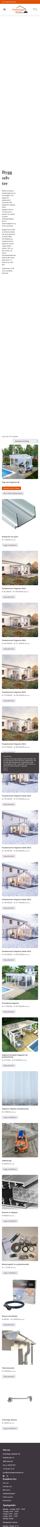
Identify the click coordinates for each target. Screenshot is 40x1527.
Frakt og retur (8, 1497)
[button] (4, 9)
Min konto (6, 1490)
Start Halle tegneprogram (12, 493)
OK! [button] (5, 769)
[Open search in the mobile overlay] (36, 9)
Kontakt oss (7, 1486)
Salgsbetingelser (9, 1493)
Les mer (24, 766)
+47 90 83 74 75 (8, 1469)
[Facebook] (3, 1476)
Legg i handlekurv (10, 545)
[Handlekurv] (34, 9)
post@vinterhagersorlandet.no (13, 1473)
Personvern (7, 1500)
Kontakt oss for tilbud (11, 488)
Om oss (6, 1483)
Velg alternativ (8, 597)
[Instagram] (7, 1476)
